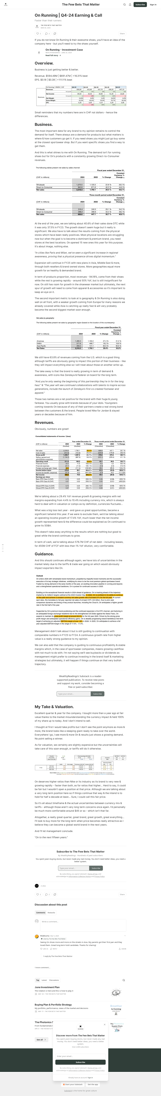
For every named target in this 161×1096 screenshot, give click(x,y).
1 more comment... (42, 967)
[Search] (124, 4)
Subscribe (140, 4)
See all (40, 1039)
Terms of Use (92, 1068)
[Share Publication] (130, 4)
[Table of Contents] (3, 548)
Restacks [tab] (51, 913)
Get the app (93, 1084)
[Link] (31, 63)
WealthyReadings (53, 53)
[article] (80, 992)
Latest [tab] (44, 980)
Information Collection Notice (80, 1070)
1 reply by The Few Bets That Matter (57, 956)
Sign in (153, 4)
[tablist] (45, 912)
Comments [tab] (40, 913)
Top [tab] (37, 980)
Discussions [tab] (54, 980)
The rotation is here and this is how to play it (54, 990)
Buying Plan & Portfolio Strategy (53, 1004)
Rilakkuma (44, 935)
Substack (68, 1090)
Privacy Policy (99, 1070)
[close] (105, 1025)
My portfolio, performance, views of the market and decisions (61, 1008)
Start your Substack (74, 1084)
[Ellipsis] (125, 936)
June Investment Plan (47, 987)
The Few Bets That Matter (51, 25)
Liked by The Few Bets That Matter (54, 939)
